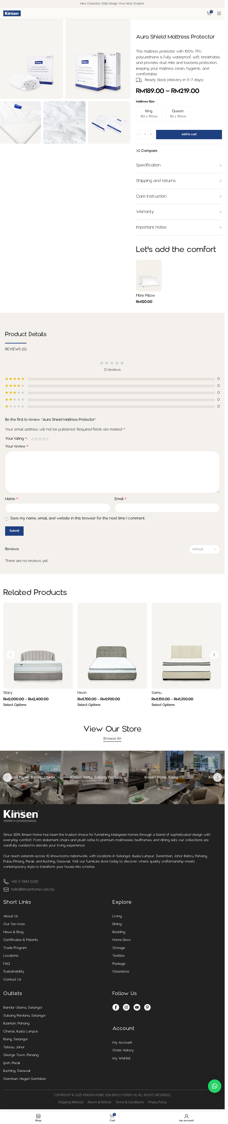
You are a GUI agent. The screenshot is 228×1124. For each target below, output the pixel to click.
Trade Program (15, 948)
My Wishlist (121, 1058)
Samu (156, 693)
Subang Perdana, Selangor (24, 1016)
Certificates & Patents (20, 940)
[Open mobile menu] (219, 13)
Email (120, 499)
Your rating (16, 439)
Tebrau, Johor (14, 1047)
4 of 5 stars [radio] (43, 439)
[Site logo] (12, 13)
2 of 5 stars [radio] (36, 439)
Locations (10, 956)
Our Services (14, 924)
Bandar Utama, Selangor (23, 1008)
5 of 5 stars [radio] (47, 439)
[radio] (149, 114)
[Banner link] (96, 777)
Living (117, 916)
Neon (82, 693)
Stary (7, 693)
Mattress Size (145, 101)
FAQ (6, 964)
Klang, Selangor (15, 1039)
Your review (16, 446)
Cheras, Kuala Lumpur (20, 1031)
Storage (118, 948)
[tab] (15, 349)
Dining (117, 924)
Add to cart (189, 134)
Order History (123, 1050)
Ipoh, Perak (11, 1063)
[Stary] (38, 646)
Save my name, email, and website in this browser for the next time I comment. (77, 518)
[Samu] (186, 646)
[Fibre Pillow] (149, 275)
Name (11, 499)
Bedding (118, 932)
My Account (122, 1042)
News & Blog (13, 932)
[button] (10, 654)
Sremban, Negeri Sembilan (24, 1079)
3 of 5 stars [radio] (40, 439)
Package (118, 964)
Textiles (118, 956)
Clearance (120, 971)
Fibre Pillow (145, 296)
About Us (10, 916)
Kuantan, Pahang (16, 1023)
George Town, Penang (21, 1055)
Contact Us (12, 979)
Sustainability (13, 971)
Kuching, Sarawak (17, 1071)
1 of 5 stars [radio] (33, 439)
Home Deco (121, 940)
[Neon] (112, 646)
